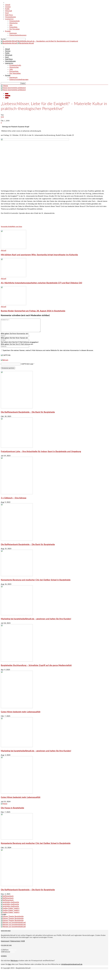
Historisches (13, 23)
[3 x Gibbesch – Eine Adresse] (17, 494)
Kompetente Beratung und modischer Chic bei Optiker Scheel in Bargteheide (35, 580)
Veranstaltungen (10, 17)
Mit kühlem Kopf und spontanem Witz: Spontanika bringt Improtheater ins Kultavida (39, 255)
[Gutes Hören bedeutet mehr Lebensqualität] (17, 708)
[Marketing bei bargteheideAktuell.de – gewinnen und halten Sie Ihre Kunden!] (17, 615)
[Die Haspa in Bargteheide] (4, 803)
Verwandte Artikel (6, 226)
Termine (8, 7)
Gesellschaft (7, 95)
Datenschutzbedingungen (17, 35)
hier (9, 964)
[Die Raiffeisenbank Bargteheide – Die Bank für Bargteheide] (17, 408)
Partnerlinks (13, 27)
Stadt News (9, 15)
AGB (23, 941)
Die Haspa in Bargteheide (12, 808)
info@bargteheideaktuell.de (71, 964)
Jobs (10, 25)
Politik (7, 9)
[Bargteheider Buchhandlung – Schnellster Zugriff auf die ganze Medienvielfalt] (17, 661)
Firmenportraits (14, 21)
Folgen (12, 952)
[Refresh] (4, 360)
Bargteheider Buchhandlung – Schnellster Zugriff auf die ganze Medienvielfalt (36, 665)
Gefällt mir (12, 950)
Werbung (14, 960)
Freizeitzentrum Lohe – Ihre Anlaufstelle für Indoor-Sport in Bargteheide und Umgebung (41, 452)
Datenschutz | (15, 941)
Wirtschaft (8, 11)
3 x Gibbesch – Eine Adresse (13, 498)
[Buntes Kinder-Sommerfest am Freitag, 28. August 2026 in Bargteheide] (13, 304)
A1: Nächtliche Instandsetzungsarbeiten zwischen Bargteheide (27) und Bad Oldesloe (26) (41, 283)
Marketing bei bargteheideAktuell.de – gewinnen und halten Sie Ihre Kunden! (36, 619)
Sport (7, 13)
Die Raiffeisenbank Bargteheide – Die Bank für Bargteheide (28, 412)
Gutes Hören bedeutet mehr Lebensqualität (20, 712)
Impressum (13, 33)
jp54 (2, 117)
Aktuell (7, 5)
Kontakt (8, 31)
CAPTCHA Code (27, 364)
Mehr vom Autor (17, 226)
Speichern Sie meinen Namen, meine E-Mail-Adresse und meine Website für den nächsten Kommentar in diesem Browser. (48, 350)
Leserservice (9, 19)
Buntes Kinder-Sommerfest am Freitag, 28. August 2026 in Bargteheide (33, 311)
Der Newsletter (14, 29)
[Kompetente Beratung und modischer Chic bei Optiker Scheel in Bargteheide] (17, 575)
